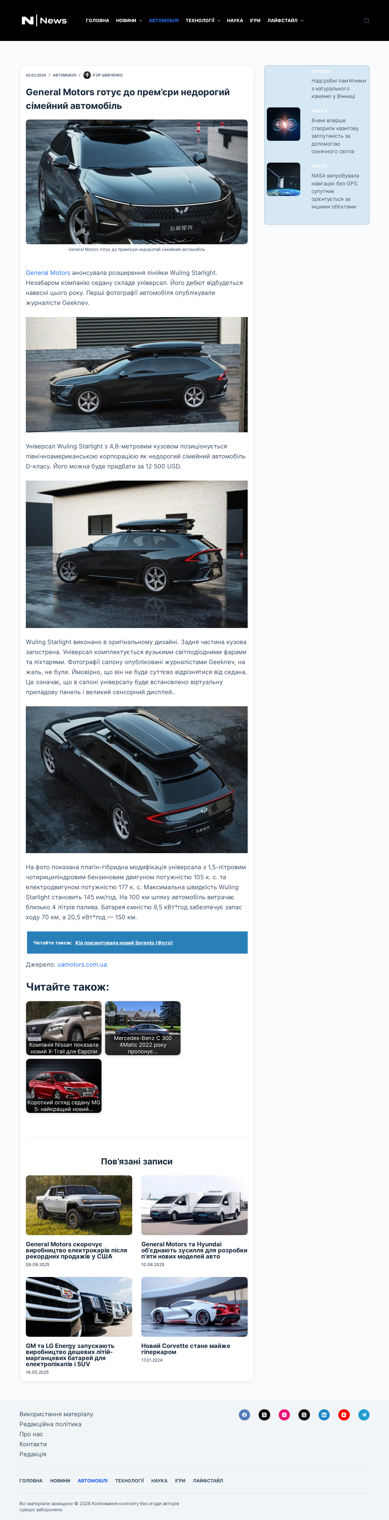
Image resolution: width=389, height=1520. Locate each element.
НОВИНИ (126, 20)
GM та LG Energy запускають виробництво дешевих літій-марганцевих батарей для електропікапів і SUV (70, 1355)
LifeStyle (321, 71)
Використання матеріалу (56, 1414)
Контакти (33, 1444)
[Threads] (304, 1415)
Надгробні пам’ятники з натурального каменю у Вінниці (339, 88)
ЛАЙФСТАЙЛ (282, 20)
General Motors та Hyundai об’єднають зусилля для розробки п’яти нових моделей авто (194, 1250)
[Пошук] (367, 20)
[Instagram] (284, 1415)
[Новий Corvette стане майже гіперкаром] (194, 1307)
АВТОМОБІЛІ (164, 20)
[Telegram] (364, 1415)
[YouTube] (344, 1415)
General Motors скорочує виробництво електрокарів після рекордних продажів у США (76, 1250)
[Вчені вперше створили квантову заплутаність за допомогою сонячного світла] (283, 124)
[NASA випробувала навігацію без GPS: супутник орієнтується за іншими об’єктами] (283, 179)
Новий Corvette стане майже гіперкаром (185, 1349)
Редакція (32, 1454)
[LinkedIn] (324, 1415)
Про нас (31, 1434)
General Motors (48, 272)
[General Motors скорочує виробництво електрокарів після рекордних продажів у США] (79, 1205)
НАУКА (235, 20)
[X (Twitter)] (264, 1415)
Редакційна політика (50, 1424)
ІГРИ (255, 20)
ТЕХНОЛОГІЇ (200, 20)
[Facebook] (244, 1415)
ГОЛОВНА (97, 20)
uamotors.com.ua (82, 964)
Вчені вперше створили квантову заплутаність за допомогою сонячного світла (335, 135)
